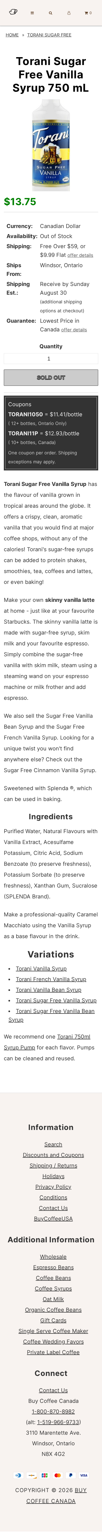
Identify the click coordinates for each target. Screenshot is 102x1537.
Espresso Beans (53, 1267)
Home (12, 35)
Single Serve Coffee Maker (53, 1331)
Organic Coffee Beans (53, 1310)
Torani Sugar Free (49, 35)
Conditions (53, 1197)
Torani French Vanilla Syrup (51, 979)
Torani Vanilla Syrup (41, 968)
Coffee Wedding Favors (53, 1341)
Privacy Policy (53, 1187)
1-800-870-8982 (53, 1411)
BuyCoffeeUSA (53, 1218)
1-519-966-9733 (58, 1422)
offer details (80, 255)
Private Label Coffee (53, 1352)
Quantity (51, 346)
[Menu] (32, 13)
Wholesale (53, 1256)
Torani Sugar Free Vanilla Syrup (56, 1000)
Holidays (53, 1176)
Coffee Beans (53, 1278)
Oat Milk (53, 1299)
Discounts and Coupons (53, 1155)
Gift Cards (53, 1320)
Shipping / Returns (53, 1165)
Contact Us (53, 1208)
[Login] (69, 13)
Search (53, 1144)
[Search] (50, 13)
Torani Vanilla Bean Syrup (48, 990)
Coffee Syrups (53, 1288)
